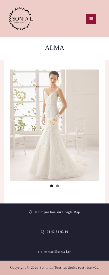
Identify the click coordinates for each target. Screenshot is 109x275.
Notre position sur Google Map (57, 212)
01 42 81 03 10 (57, 232)
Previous (17, 125)
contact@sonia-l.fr (57, 252)
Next (91, 125)
